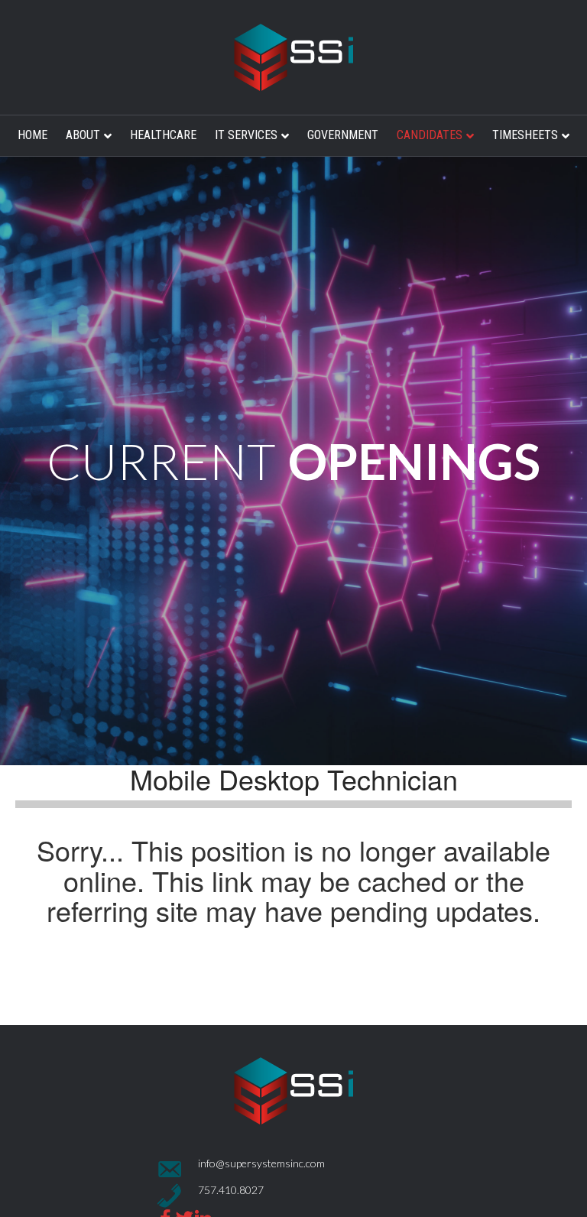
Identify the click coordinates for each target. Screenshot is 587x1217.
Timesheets (525, 135)
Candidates (429, 135)
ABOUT (83, 135)
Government (342, 135)
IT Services (246, 135)
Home (32, 135)
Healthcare (163, 135)
